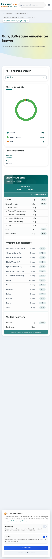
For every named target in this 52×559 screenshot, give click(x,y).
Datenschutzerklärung (19, 521)
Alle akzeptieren (26, 548)
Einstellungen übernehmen (26, 553)
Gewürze (9, 157)
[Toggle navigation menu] (49, 5)
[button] (43, 77)
